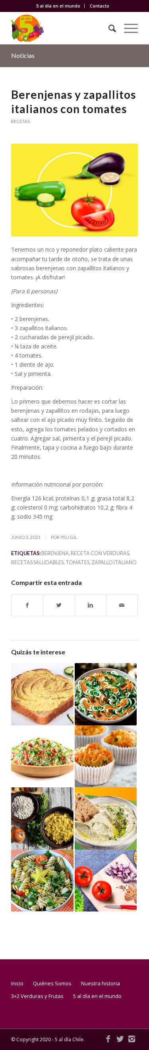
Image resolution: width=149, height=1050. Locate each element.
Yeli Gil (68, 537)
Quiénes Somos (52, 983)
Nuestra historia (100, 983)
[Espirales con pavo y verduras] (42, 881)
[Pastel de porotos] (42, 818)
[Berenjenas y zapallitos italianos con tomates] (74, 190)
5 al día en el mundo (58, 6)
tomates (77, 562)
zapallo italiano (114, 562)
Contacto (99, 6)
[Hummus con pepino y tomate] (42, 694)
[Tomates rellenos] (106, 881)
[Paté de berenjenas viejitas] (106, 818)
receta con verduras (100, 553)
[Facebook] (108, 1039)
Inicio (17, 983)
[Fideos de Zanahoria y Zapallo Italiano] (106, 694)
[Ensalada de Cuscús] (42, 756)
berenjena (55, 553)
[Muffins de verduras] (106, 756)
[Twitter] (120, 1039)
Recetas (20, 121)
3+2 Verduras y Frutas (37, 996)
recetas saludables (37, 562)
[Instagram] (132, 1039)
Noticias (23, 55)
